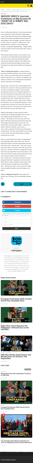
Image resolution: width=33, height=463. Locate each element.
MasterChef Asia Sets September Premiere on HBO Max (16, 374)
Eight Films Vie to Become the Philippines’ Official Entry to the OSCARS (15, 328)
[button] (28, 5)
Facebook (17, 202)
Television (7, 352)
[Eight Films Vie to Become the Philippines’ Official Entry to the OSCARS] (16, 315)
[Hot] (3, 336)
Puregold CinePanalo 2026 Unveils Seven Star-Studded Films (16, 300)
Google (17, 206)
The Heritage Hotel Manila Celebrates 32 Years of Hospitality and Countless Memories (16, 441)
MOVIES (3, 14)
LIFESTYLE (3, 439)
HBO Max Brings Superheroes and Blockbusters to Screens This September (16, 357)
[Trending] (3, 415)
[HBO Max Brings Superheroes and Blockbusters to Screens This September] (16, 343)
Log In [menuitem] (2, 1)
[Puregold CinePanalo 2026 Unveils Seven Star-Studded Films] (16, 288)
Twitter (17, 210)
